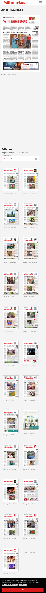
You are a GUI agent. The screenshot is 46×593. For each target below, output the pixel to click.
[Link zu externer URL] (14, 2)
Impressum (23, 585)
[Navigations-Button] (40, 2)
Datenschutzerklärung (10, 585)
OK (23, 590)
